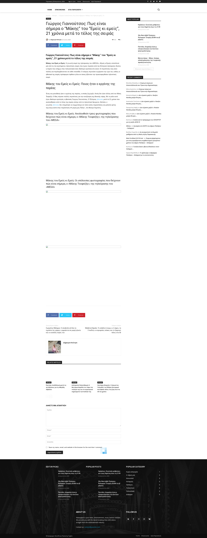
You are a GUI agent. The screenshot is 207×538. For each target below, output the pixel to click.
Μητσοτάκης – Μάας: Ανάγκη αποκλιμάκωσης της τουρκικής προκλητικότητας (149, 60)
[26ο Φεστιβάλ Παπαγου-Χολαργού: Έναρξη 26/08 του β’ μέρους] (131, 38)
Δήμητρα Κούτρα (55, 39)
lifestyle (54, 15)
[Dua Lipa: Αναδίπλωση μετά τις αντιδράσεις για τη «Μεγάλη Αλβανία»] (58, 375)
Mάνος (128, 126)
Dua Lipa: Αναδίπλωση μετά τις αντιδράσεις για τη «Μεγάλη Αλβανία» (56, 387)
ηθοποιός (100, 99)
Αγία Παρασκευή (156, 536)
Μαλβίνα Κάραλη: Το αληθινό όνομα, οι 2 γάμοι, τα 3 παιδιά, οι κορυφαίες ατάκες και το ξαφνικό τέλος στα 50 (103, 330)
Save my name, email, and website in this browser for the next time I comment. (75, 447)
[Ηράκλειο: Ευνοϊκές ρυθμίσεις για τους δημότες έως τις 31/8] (131, 27)
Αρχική (48, 15)
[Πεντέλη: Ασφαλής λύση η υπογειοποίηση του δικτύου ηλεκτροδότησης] (131, 49)
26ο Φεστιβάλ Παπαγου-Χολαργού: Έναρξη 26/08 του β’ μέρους (149, 37)
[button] (158, 9)
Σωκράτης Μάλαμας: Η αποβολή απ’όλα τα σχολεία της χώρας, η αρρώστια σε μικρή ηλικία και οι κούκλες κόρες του (63, 330)
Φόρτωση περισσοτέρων (143, 69)
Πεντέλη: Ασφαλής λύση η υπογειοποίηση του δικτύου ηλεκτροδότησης (148, 49)
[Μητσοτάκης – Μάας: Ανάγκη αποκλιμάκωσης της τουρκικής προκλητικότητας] (131, 61)
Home (138, 536)
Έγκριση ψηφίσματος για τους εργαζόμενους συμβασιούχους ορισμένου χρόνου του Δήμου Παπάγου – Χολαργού (143, 140)
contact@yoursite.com (92, 527)
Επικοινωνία (145, 536)
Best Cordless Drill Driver (134, 138)
